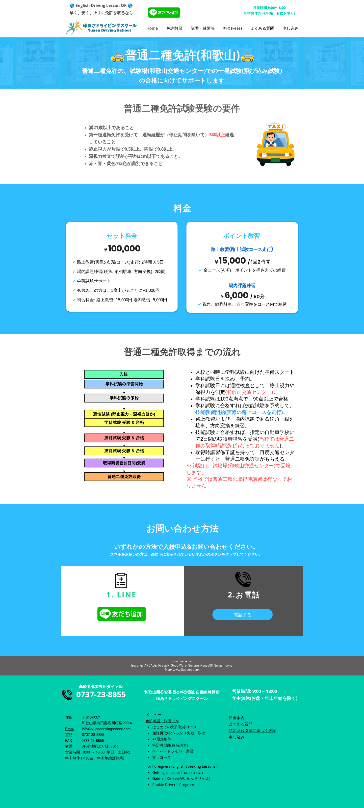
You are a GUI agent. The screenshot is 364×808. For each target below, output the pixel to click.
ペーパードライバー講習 (172, 751)
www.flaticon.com (186, 670)
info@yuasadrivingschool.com (106, 729)
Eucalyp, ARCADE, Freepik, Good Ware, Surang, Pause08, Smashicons (182, 666)
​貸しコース (161, 757)
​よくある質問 (241, 724)
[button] (175, 28)
